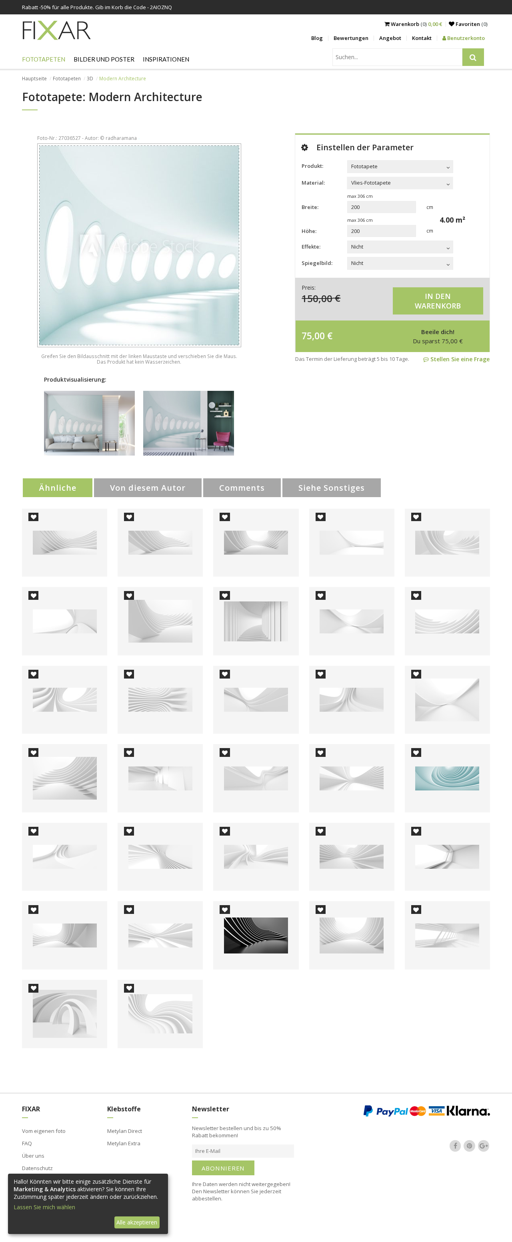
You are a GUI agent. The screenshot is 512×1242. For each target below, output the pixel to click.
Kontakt (422, 38)
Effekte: (311, 246)
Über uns (33, 1155)
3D (90, 78)
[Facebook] (455, 1145)
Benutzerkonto (465, 38)
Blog (317, 38)
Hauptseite (34, 78)
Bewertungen (351, 38)
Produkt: (312, 165)
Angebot (390, 38)
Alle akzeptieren (136, 1222)
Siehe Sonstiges (331, 487)
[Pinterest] (469, 1145)
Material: (313, 182)
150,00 (317, 298)
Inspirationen (166, 59)
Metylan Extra (123, 1143)
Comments (242, 487)
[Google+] (483, 1145)
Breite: (310, 207)
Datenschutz (37, 1168)
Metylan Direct (124, 1131)
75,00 (313, 335)
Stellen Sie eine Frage (459, 359)
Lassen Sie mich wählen (44, 1207)
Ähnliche (57, 487)
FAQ (27, 1143)
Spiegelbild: (317, 263)
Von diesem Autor (148, 487)
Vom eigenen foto (44, 1131)
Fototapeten (43, 59)
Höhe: (309, 231)
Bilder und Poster (104, 59)
